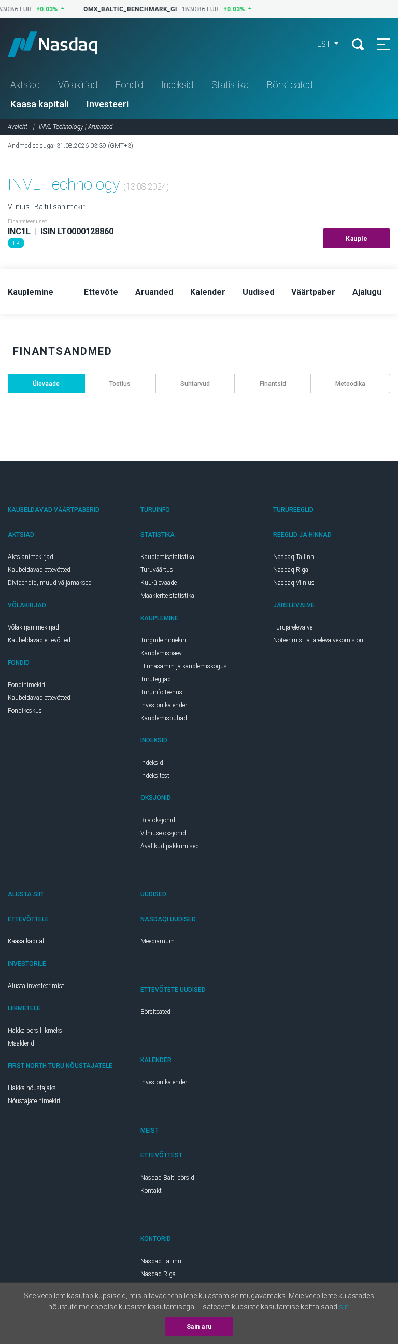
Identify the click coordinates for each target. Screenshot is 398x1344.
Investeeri (108, 103)
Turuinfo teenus (161, 692)
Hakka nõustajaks (32, 1088)
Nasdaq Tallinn (293, 557)
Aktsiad (25, 84)
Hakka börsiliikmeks (35, 1030)
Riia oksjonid (157, 820)
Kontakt (151, 1190)
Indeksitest (154, 775)
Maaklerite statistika (167, 595)
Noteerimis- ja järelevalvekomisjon (318, 640)
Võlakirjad (77, 84)
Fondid (129, 84)
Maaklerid (21, 1043)
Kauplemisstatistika (167, 557)
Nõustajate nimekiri (34, 1101)
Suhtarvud (195, 384)
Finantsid (273, 384)
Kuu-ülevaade (158, 583)
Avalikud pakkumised (169, 846)
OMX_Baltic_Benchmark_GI (126, 9)
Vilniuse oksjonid (163, 833)
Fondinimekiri (26, 685)
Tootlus (120, 384)
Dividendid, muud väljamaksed (50, 583)
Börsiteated (289, 84)
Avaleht (17, 127)
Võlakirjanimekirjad (33, 627)
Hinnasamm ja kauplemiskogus (183, 666)
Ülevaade (46, 384)
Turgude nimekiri (163, 640)
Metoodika (350, 384)
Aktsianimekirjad (30, 557)
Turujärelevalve (292, 627)
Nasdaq (62, 44)
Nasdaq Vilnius (294, 583)
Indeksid (177, 84)
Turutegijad (155, 679)
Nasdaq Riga (290, 570)
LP (16, 243)
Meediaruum (157, 941)
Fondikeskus (25, 710)
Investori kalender (163, 705)
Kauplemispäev (161, 653)
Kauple (356, 238)
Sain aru (199, 1327)
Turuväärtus (156, 570)
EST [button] (324, 44)
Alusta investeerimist (36, 986)
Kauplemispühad (163, 718)
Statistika (230, 84)
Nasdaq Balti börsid (167, 1177)
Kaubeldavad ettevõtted (39, 570)
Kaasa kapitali (39, 103)
